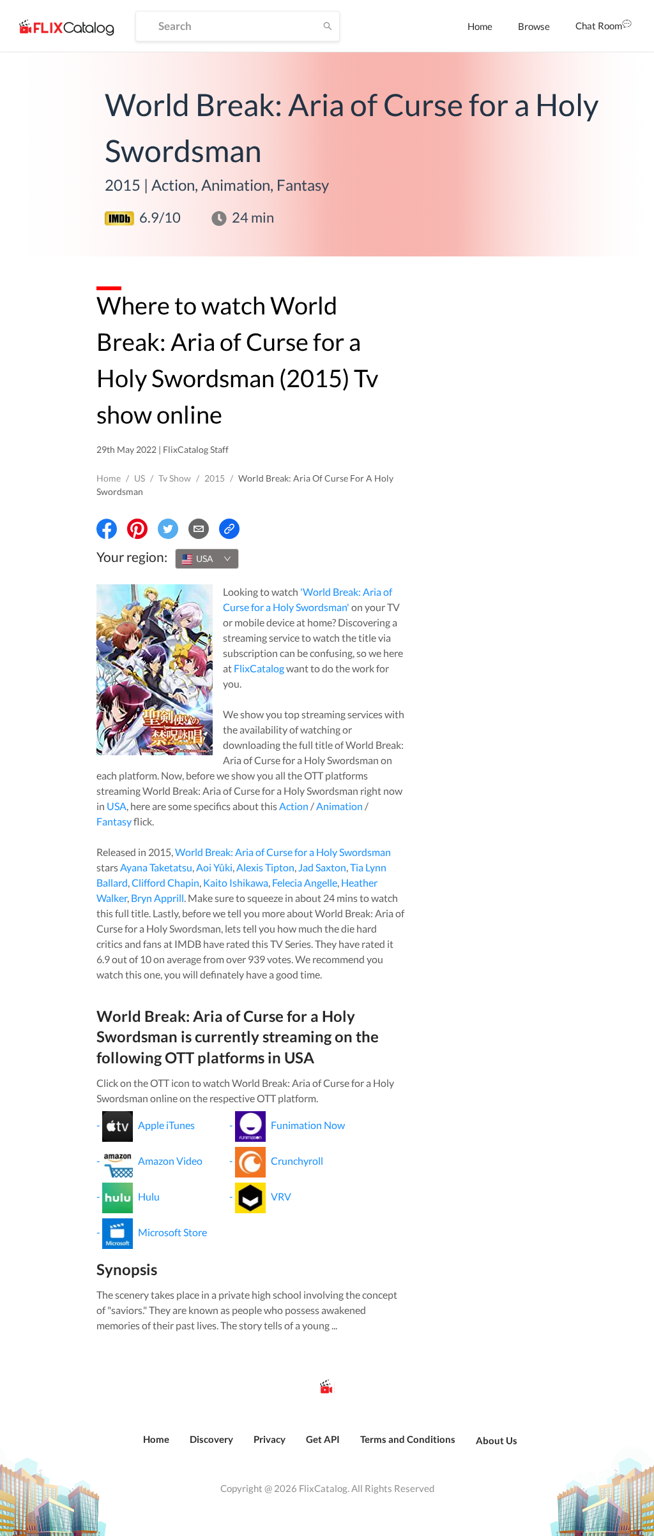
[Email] (198, 529)
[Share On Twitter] (168, 529)
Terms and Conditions (407, 1439)
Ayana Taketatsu (156, 867)
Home (480, 26)
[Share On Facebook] (106, 529)
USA (116, 806)
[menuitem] (480, 26)
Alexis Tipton (265, 867)
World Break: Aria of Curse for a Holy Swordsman (283, 852)
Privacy (269, 1439)
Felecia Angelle (304, 882)
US (139, 478)
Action (293, 806)
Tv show (174, 478)
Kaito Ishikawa (235, 882)
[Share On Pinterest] (137, 529)
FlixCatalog (259, 668)
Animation (339, 806)
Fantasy (114, 821)
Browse (534, 26)
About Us (496, 1440)
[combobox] (207, 559)
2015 (214, 478)
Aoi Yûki (214, 867)
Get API (323, 1439)
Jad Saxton (322, 867)
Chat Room (598, 25)
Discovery (211, 1439)
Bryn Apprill (157, 898)
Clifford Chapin (165, 882)
